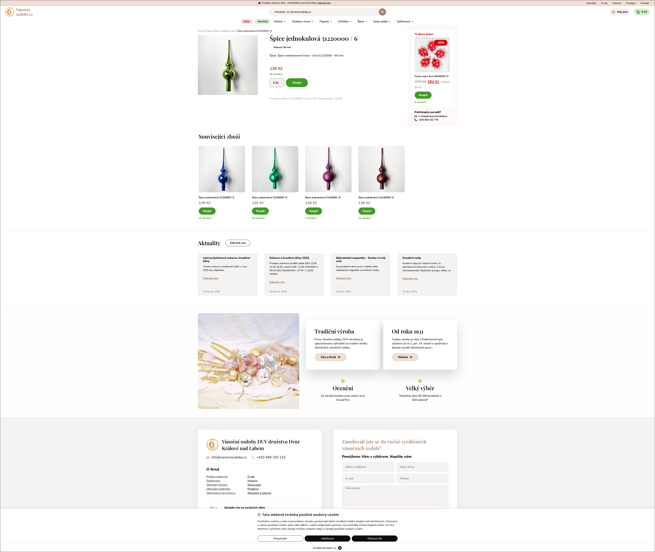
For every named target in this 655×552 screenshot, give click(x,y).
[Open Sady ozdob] (389, 21)
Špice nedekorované (225, 31)
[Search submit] (382, 12)
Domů (201, 31)
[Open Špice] (366, 21)
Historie (252, 481)
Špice (209, 31)
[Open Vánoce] (285, 21)
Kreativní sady (412, 258)
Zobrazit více (210, 278)
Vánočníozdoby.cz (24, 12)
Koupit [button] (423, 95)
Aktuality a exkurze (259, 493)
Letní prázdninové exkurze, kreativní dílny (226, 259)
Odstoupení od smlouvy (221, 493)
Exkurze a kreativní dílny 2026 (289, 258)
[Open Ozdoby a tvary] (312, 21)
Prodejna (253, 489)
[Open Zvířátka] (350, 21)
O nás (251, 477)
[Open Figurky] (331, 21)
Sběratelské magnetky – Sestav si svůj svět (360, 259)
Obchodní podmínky (218, 489)
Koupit (297, 83)
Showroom (254, 485)
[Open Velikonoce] (412, 21)
